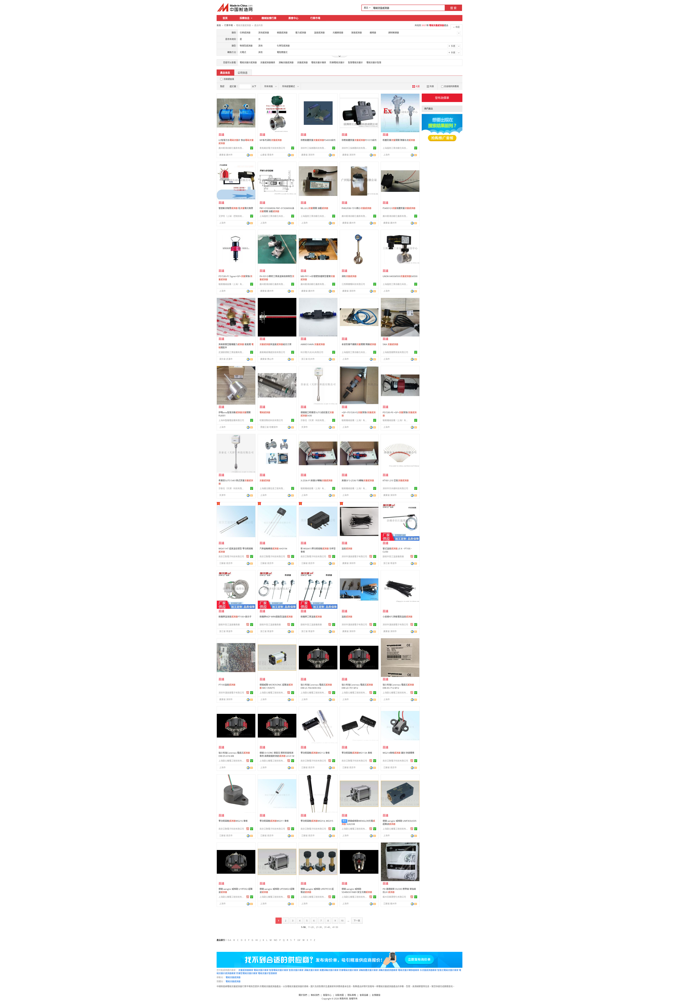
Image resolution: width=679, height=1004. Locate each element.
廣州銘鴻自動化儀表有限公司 (232, 148)
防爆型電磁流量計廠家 (246, 973)
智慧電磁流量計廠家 (278, 970)
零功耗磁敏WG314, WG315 (317, 820)
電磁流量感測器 (233, 977)
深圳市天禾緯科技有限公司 (395, 488)
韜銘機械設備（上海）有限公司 (232, 284)
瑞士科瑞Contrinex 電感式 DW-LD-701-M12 (357, 686)
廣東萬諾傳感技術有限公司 (272, 352)
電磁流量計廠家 (261, 970)
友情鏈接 (376, 995)
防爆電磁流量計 (337, 62)
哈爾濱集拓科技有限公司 (271, 420)
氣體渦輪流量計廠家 (329, 970)
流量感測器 (302, 62)
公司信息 (243, 72)
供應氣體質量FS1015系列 (359, 140)
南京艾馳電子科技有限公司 (231, 556)
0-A (229, 940)
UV (298, 940)
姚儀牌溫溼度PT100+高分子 (235, 616)
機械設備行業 (269, 18)
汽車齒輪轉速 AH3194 (273, 548)
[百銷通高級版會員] (247, 556)
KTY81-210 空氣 (396, 480)
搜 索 (453, 8)
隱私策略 (351, 995)
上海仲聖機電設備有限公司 (231, 420)
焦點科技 (344, 998)
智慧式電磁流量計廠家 (448, 970)
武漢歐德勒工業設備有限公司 (232, 352)
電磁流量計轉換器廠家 (408, 970)
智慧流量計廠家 (296, 970)
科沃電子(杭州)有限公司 (312, 352)
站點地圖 (339, 995)
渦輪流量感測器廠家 (387, 970)
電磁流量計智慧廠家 (267, 973)
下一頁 (357, 920)
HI (257, 940)
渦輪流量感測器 (286, 62)
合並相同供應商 (451, 86)
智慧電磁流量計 (355, 62)
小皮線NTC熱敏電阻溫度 (397, 616)
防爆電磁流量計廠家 (348, 970)
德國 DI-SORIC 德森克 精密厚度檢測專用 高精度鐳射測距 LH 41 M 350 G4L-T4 (277, 756)
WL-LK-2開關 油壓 (314, 208)
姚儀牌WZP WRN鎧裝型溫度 (276, 616)
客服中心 (327, 995)
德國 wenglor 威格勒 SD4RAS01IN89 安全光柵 (357, 890)
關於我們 (303, 995)
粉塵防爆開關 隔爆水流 (399, 140)
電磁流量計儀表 (318, 62)
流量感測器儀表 (267, 62)
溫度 (347, 548)
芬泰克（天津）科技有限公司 (314, 420)
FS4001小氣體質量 (399, 208)
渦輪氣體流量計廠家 (368, 970)
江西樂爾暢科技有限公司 (353, 284)
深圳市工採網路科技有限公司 (314, 148)
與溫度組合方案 (275, 344)
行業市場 (315, 18)
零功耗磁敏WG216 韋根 (233, 820)
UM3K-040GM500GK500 (400, 276)
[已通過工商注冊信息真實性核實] (251, 148)
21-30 (319, 927)
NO (275, 940)
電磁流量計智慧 (373, 62)
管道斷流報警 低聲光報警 (236, 208)
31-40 (327, 927)
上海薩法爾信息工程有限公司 (273, 488)
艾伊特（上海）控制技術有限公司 (232, 216)
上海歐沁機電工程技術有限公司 (273, 692)
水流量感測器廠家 (428, 970)
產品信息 (225, 72)
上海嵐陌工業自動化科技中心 (396, 148)
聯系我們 (315, 995)
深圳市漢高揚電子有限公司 (354, 556)
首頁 (225, 18)
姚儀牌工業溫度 (311, 616)
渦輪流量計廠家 (311, 970)
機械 (344, 820)
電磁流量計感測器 (248, 62)
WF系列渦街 (271, 140)
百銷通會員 (229, 79)
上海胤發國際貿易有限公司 (395, 352)
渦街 (349, 276)
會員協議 (364, 995)
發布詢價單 (442, 98)
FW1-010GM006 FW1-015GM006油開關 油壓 (277, 210)
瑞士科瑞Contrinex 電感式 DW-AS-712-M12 (398, 686)
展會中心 (293, 18)
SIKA (390, 344)
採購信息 (244, 18)
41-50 (335, 927)
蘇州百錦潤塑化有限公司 (394, 896)
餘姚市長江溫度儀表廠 (393, 556)
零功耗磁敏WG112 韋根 (315, 752)
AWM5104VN (313, 344)
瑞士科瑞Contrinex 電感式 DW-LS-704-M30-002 (316, 686)
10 (342, 920)
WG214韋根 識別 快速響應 (398, 752)
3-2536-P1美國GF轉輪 (316, 480)
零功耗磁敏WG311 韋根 (274, 820)
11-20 (311, 927)
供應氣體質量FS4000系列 (318, 140)
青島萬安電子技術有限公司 (272, 148)
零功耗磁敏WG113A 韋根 (357, 752)
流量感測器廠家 (245, 970)
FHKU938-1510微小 (356, 208)
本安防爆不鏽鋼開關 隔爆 (359, 344)
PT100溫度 (227, 684)
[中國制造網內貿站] (235, 7)
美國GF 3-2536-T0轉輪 (358, 480)
